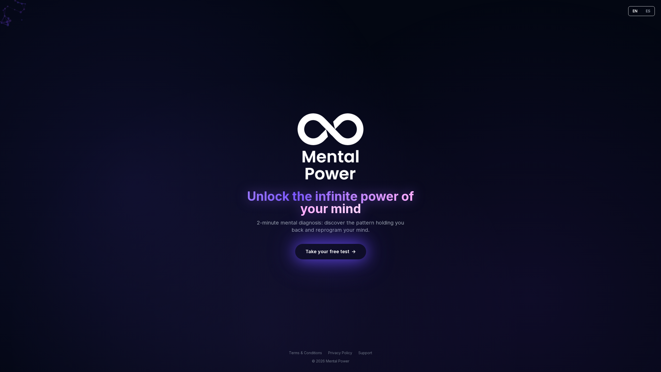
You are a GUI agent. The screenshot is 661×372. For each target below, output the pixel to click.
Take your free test (330, 251)
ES (648, 11)
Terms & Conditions (305, 353)
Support (365, 353)
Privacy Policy (340, 353)
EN (635, 11)
